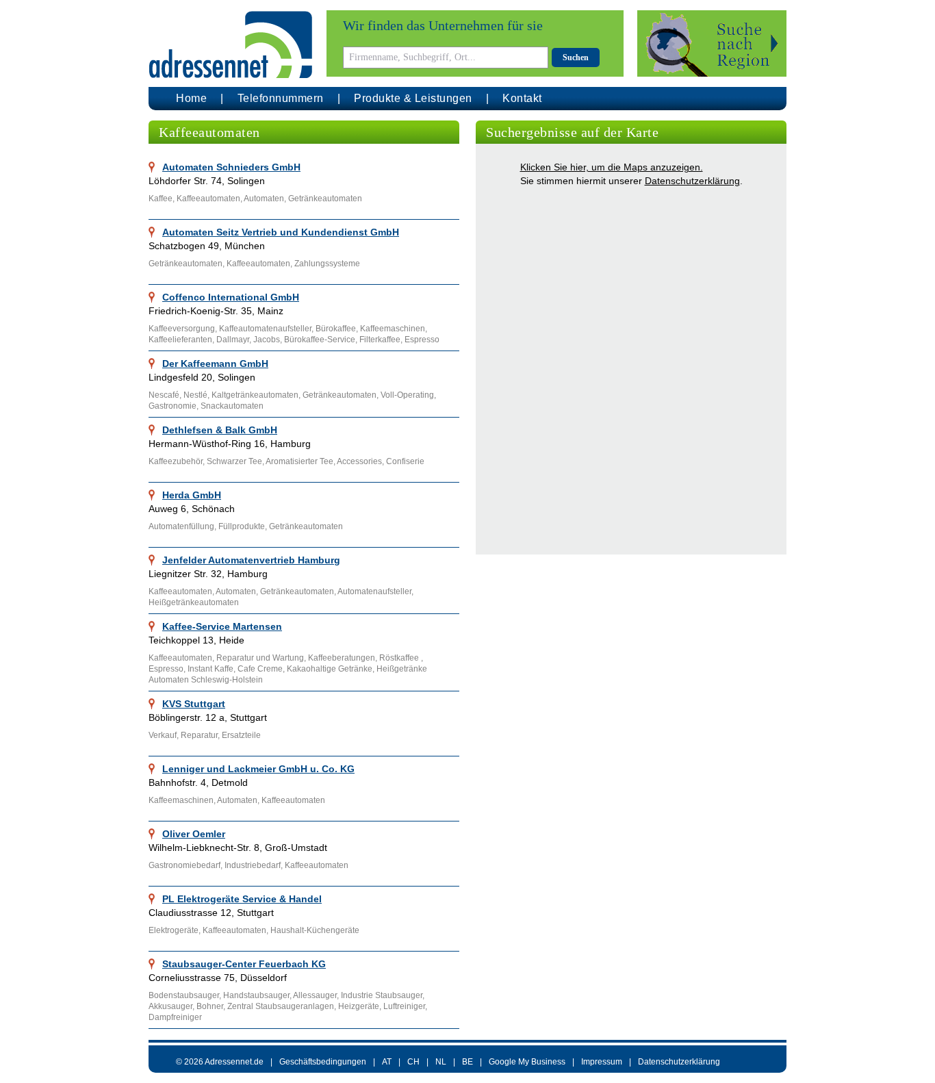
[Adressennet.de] (231, 44)
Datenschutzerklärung (692, 180)
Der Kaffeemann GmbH (215, 363)
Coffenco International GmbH (230, 297)
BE (467, 1062)
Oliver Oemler (193, 833)
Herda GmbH (191, 494)
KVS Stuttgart (193, 703)
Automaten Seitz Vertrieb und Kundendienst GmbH (280, 232)
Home (191, 98)
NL (440, 1062)
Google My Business (527, 1062)
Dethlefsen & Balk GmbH (219, 429)
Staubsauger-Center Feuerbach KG (244, 963)
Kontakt (522, 98)
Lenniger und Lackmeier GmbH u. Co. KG (258, 768)
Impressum (601, 1062)
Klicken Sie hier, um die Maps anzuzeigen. (611, 167)
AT (387, 1062)
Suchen (576, 57)
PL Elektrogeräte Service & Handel (242, 898)
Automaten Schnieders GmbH (231, 167)
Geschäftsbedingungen (322, 1062)
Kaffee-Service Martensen (222, 626)
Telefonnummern (281, 98)
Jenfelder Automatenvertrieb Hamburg (251, 560)
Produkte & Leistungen (413, 98)
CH (413, 1062)
